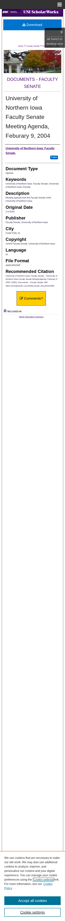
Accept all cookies (32, 901)
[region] (32, 886)
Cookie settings (43, 879)
